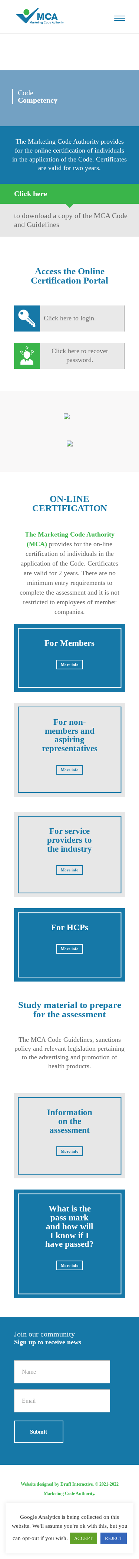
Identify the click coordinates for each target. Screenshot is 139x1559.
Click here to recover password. (80, 355)
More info (70, 664)
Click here (30, 193)
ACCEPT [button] (83, 1538)
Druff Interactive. (77, 1484)
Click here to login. (70, 318)
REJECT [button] (113, 1538)
